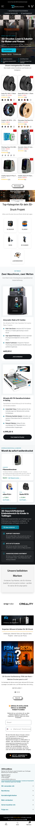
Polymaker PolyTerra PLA (25, 120)
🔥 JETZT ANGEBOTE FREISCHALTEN (18, 755)
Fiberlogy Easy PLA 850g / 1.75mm (11, 147)
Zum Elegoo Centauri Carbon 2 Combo (17, 201)
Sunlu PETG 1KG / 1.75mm (25, 93)
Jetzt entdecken (17, 356)
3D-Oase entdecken (10, 527)
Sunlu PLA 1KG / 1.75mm (8, 93)
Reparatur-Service (6, 54)
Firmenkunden (17, 54)
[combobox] (9, 729)
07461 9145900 (5, 777)
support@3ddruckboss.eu (8, 779)
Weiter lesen (16, 688)
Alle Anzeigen (17, 185)
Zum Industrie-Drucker (17, 437)
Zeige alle (17, 698)
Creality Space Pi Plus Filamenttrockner (13, 175)
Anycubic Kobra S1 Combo (26, 147)
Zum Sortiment (8, 50)
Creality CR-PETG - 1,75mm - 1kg (11, 120)
